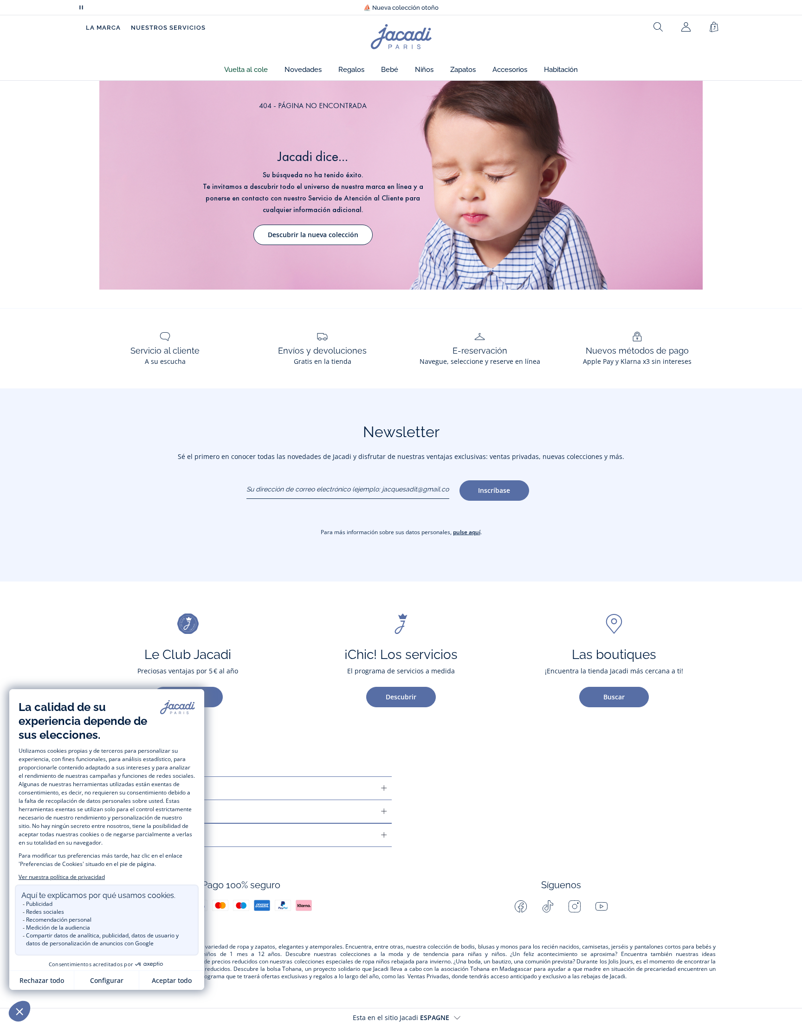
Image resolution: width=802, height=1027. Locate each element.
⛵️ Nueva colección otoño (401, 7)
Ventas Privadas (428, 976)
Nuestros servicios (168, 27)
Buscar (614, 696)
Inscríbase (494, 490)
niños (209, 954)
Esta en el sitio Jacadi (401, 1017)
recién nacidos (560, 946)
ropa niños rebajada (388, 961)
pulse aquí (466, 532)
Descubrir (401, 696)
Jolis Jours (620, 961)
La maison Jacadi (120, 811)
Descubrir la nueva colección (313, 234)
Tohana (292, 969)
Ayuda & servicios (122, 788)
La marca (103, 27)
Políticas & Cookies (125, 835)
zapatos (265, 946)
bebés (703, 946)
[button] (246, 69)
